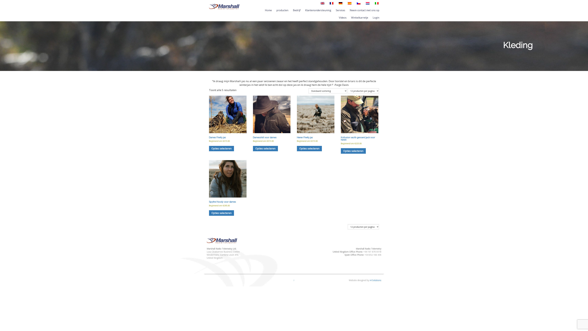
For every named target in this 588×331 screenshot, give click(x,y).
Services (340, 10)
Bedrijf (297, 10)
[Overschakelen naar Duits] (340, 3)
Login (376, 17)
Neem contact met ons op (364, 10)
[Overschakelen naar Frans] (331, 3)
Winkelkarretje (359, 17)
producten (282, 10)
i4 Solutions (375, 280)
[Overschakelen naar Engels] (322, 3)
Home (268, 10)
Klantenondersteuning (318, 10)
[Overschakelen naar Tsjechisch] (358, 3)
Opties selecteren (221, 148)
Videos (343, 17)
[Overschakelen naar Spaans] (349, 3)
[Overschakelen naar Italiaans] (376, 3)
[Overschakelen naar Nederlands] (367, 3)
